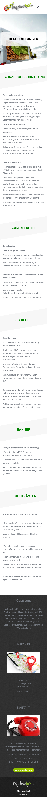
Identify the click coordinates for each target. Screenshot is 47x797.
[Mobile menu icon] (42, 7)
